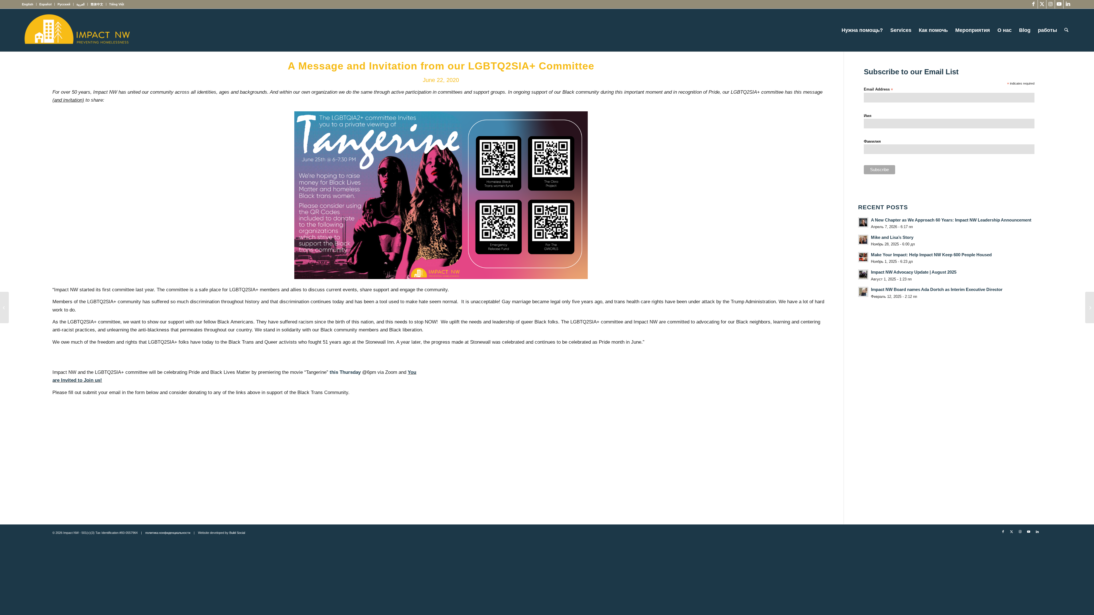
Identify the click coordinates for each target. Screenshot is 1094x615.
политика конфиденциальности (167, 532)
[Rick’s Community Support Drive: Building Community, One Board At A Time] (4, 307)
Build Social (237, 532)
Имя (867, 116)
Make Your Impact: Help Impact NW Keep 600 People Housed (931, 254)
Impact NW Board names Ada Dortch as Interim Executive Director (937, 289)
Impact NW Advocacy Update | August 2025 (913, 272)
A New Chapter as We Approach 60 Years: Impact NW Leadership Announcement (951, 220)
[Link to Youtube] (1059, 4)
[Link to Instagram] (1050, 4)
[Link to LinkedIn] (1068, 4)
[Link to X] (1042, 4)
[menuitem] (29, 4)
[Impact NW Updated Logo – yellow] (77, 30)
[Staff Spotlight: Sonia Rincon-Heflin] (1089, 307)
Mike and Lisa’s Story (892, 237)
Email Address (878, 89)
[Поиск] (1066, 30)
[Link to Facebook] (1033, 4)
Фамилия (872, 141)
